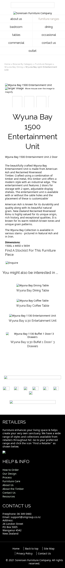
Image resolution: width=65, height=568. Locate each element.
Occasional (49, 35)
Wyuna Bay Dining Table (32, 290)
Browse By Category (23, 64)
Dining (49, 27)
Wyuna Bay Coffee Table (32, 305)
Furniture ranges (48, 19)
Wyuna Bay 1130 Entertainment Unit (33, 320)
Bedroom (16, 27)
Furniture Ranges (43, 64)
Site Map (49, 548)
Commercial (16, 43)
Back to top (31, 548)
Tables (16, 35)
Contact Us (49, 43)
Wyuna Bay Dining (13, 67)
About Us (16, 19)
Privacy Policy (24, 553)
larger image (16, 88)
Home (7, 64)
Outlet (32, 50)
